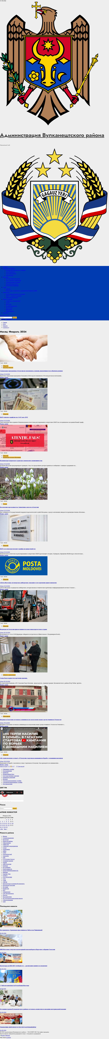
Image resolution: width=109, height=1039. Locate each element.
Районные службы (8, 769)
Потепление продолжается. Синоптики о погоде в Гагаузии (19, 507)
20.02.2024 (7, 632)
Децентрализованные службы (12, 781)
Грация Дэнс (7, 874)
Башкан (5, 866)
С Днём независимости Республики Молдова (14, 985)
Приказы (5, 772)
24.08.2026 (3, 1030)
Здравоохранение (11, 306)
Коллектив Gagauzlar (12, 285)
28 (4, 827)
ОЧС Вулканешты (8, 893)
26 (1, 827)
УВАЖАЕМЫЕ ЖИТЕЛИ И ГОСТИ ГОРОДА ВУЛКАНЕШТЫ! (18, 1027)
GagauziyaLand (7, 854)
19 (1, 825)
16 (8, 823)
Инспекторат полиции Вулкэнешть (12, 457)
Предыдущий (3, 766)
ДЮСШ (8, 289)
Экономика (9, 308)
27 (3, 827)
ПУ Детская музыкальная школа (13, 898)
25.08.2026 (3, 1012)
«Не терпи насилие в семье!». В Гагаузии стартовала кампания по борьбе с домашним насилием (31, 758)
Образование (10, 311)
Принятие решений (9, 777)
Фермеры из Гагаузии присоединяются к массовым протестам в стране (23, 629)
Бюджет (5, 779)
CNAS (4, 853)
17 (10, 823)
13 (3, 823)
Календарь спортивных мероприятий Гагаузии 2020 (21, 291)
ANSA (4, 851)
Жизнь (5, 836)
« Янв (1, 829)
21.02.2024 (7, 374)
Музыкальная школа (12, 284)
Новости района (7, 299)
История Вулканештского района (16, 270)
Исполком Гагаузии (8, 367)
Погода (5, 504)
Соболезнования (8, 900)
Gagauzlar (6, 856)
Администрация (8, 861)
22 (6, 825)
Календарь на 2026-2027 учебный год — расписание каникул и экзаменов (23, 966)
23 (8, 825)
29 (6, 827)
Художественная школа (13, 279)
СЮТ (4, 902)
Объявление (6, 892)
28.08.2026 (3, 933)
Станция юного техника (13, 282)
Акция (5, 862)
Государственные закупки (11, 776)
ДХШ (4, 880)
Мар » (5, 829)
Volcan (2, 374)
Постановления (7, 784)
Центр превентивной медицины (15, 294)
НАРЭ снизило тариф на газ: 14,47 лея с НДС (14, 417)
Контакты (6, 313)
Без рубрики (6, 867)
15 (6, 823)
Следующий (21, 766)
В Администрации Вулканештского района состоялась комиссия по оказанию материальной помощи (33, 1009)
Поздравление (7, 897)
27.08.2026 (3, 989)
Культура (5, 277)
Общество (9, 309)
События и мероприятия (13, 301)
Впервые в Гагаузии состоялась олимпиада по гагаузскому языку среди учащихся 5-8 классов (30, 719)
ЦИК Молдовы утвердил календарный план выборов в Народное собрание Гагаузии (27, 949)
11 (16, 766)
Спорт (5, 287)
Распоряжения (7, 771)
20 (3, 825)
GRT (4, 857)
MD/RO (9, 319)
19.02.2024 (7, 723)
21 (4, 825)
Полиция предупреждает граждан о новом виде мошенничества (21, 460)
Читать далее (4, 377)
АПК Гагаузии (7, 864)
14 (4, 823)
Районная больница (12, 297)
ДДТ (4, 879)
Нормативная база (8, 774)
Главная (5, 267)
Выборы (5, 872)
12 (1, 823)
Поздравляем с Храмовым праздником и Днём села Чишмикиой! (21, 930)
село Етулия (9, 275)
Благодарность (7, 869)
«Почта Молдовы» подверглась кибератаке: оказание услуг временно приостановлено (28, 583)
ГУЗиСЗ (5, 875)
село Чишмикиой (11, 274)
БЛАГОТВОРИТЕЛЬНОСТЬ (10, 870)
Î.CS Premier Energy (9, 859)
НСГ (4, 890)
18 (12, 823)
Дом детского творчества (13, 280)
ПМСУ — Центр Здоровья (13, 296)
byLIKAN (8, 1037)
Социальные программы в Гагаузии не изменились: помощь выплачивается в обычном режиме (31, 371)
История (5, 887)
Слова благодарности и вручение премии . (14, 678)
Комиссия (6, 888)
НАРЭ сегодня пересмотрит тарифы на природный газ (18, 549)
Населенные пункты (9, 268)
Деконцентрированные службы (12, 782)
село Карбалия (10, 272)
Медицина (6, 292)
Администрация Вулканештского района (52, 135)
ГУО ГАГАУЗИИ (7, 877)
